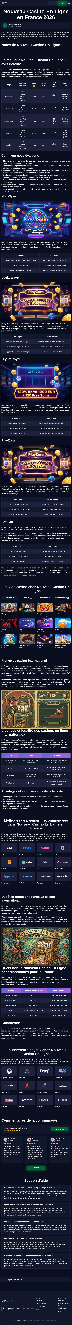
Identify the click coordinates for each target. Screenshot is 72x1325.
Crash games (43, 597)
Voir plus (36, 1167)
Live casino (26, 597)
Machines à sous (61, 597)
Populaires (8, 597)
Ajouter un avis (59, 1129)
